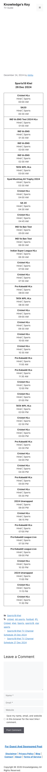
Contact (9, 757)
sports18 (29, 623)
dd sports (20, 619)
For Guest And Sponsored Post (23, 746)
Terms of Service (32, 757)
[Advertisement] (23, 39)
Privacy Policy (26, 753)
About (18, 757)
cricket (10, 619)
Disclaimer (11, 753)
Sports (20, 623)
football (30, 619)
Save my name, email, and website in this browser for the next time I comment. (24, 719)
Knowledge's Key (17, 4)
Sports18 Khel (14, 615)
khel (14, 623)
